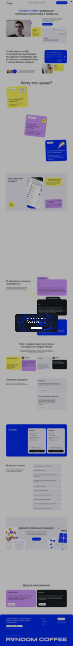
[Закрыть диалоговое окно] (71, 1)
